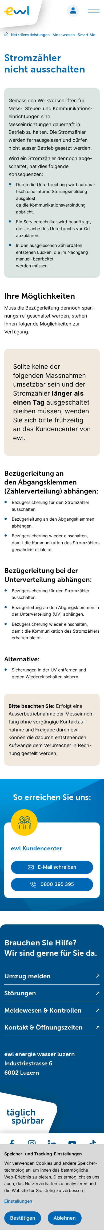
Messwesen (62, 34)
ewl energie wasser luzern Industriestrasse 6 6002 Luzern (39, 1063)
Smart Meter (88, 34)
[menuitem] (52, 976)
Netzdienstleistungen (30, 34)
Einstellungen (18, 1201)
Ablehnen (65, 1218)
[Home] (6, 34)
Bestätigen (22, 1218)
